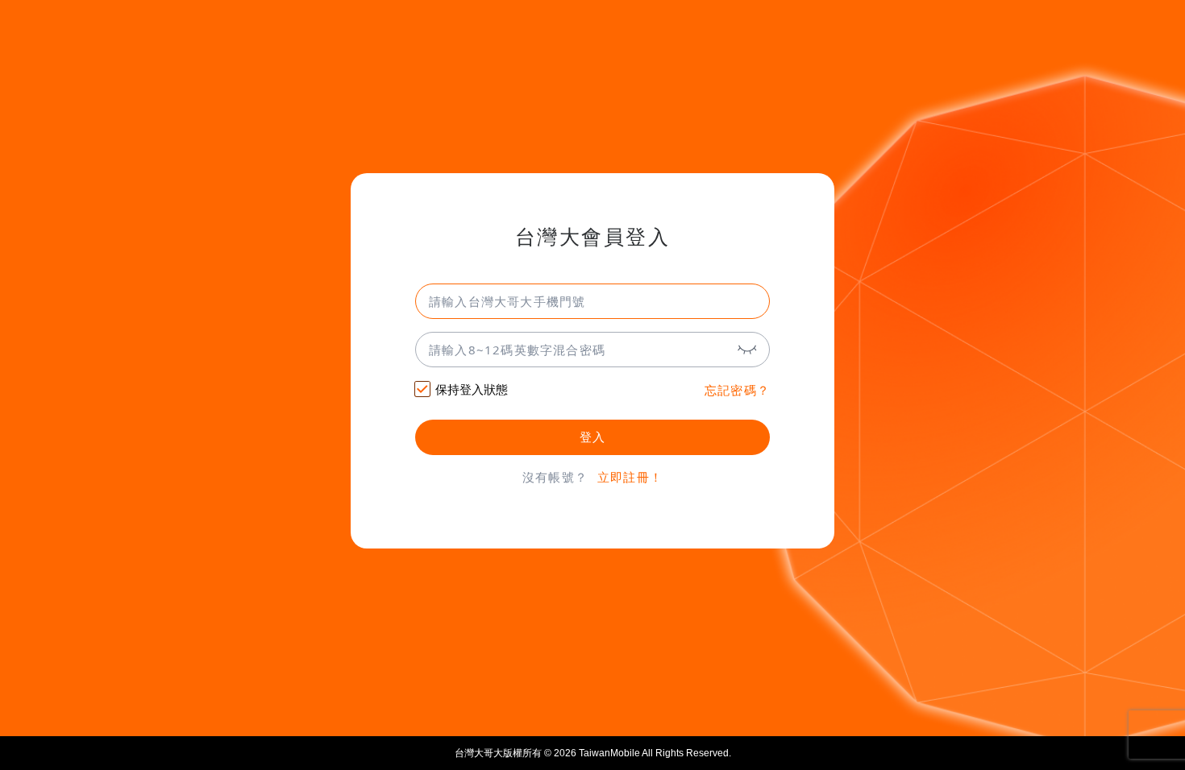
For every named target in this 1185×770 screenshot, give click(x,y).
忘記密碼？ (737, 390)
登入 (592, 437)
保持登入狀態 (471, 389)
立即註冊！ (630, 477)
